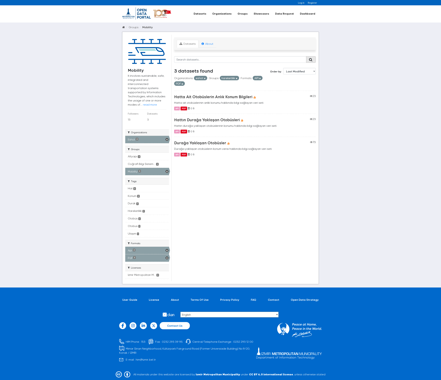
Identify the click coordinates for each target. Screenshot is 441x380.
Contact (273, 299)
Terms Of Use (200, 299)
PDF (184, 108)
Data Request (284, 13)
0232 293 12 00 (243, 341)
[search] (311, 59)
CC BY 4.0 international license (271, 374)
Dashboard (307, 13)
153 (143, 341)
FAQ (253, 299)
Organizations (222, 13)
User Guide (129, 299)
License (154, 299)
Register (312, 2)
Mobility (147, 27)
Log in (301, 2)
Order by (275, 71)
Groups (243, 13)
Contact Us (174, 325)
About (208, 43)
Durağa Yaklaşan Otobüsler (200, 142)
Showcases (261, 13)
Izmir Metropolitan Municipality (218, 374)
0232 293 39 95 (172, 341)
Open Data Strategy (305, 299)
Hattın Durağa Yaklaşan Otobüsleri (207, 119)
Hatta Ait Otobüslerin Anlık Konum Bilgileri (213, 96)
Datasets (200, 13)
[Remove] (205, 78)
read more (150, 104)
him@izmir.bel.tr (146, 359)
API (177, 108)
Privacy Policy (229, 299)
